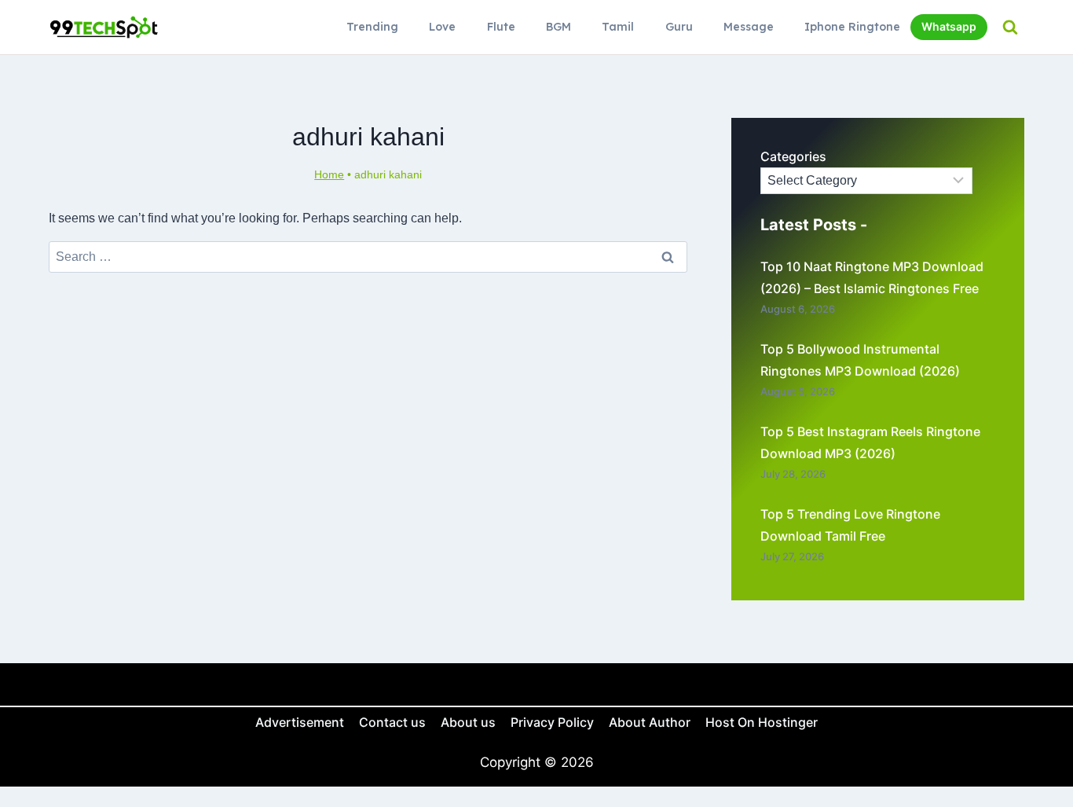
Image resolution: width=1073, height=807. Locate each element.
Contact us (392, 722)
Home (329, 175)
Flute (501, 27)
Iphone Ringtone (852, 27)
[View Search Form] (1009, 27)
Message (748, 27)
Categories (793, 156)
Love (442, 27)
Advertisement (299, 722)
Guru (679, 27)
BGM (558, 27)
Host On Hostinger (761, 722)
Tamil (618, 27)
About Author (649, 722)
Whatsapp (948, 26)
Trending (372, 27)
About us (468, 722)
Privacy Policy (552, 722)
